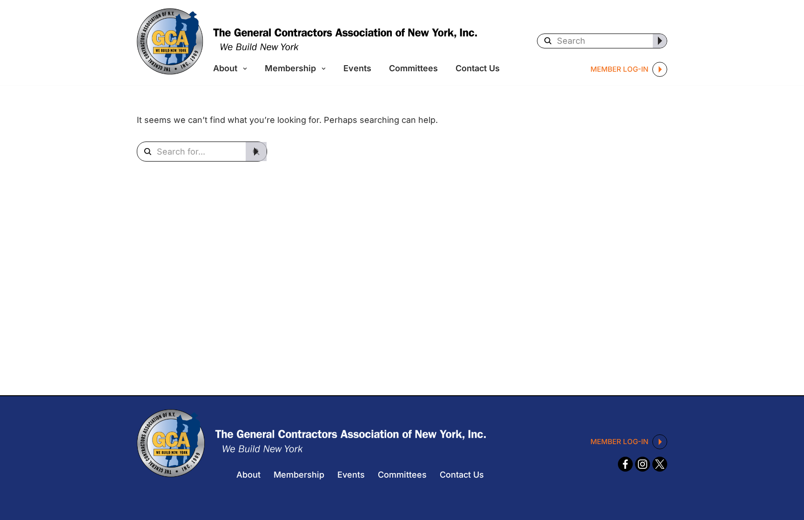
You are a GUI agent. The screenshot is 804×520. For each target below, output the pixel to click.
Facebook (625, 465)
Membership (299, 474)
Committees (413, 68)
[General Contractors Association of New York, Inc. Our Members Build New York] (307, 41)
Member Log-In (619, 69)
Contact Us (478, 68)
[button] (243, 71)
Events (357, 68)
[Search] (660, 41)
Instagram (643, 465)
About (248, 474)
